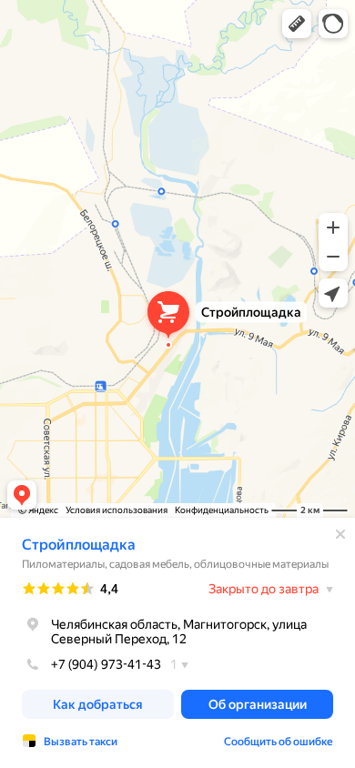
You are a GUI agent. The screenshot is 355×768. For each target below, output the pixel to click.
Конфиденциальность (222, 510)
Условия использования (116, 510)
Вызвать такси (80, 741)
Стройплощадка (79, 544)
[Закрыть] (340, 534)
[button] (296, 23)
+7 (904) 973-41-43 (106, 664)
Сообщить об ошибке (278, 741)
